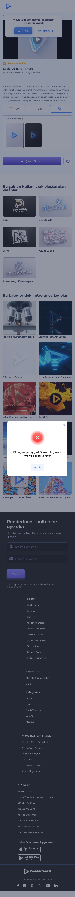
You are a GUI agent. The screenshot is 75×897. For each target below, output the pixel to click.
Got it (37, 467)
